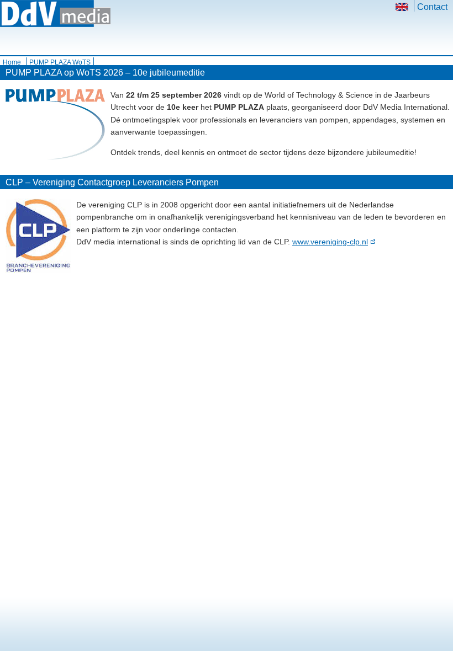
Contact (432, 7)
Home (12, 62)
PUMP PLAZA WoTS (60, 62)
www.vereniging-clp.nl (330, 241)
